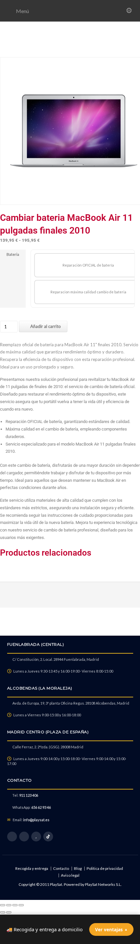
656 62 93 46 (41, 807)
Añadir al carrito (45, 326)
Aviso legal (70, 875)
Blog (78, 868)
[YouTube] (36, 836)
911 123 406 (28, 795)
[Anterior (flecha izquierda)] (2, 912)
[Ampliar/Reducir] (2, 905)
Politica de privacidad (105, 868)
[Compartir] (15, 905)
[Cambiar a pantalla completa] (8, 905)
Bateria (13, 254)
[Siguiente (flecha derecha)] (8, 912)
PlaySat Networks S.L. (103, 884)
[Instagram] (24, 836)
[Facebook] (12, 836)
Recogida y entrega (31, 868)
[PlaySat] (70, 49)
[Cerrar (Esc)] (21, 905)
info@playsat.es (36, 820)
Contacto (61, 868)
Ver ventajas (111, 929)
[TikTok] (48, 836)
